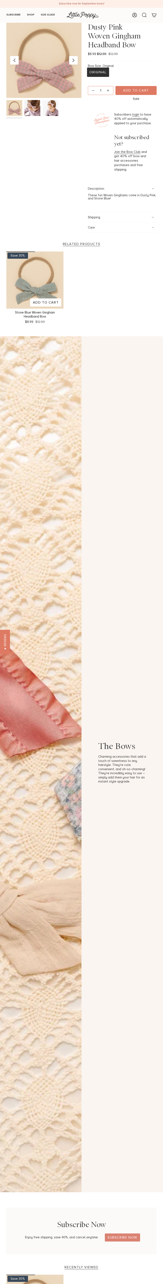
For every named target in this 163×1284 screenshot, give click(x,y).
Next (73, 60)
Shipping (94, 217)
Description (96, 188)
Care (91, 227)
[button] (5, 642)
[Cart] (154, 15)
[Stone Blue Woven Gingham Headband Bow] (34, 280)
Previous (14, 60)
